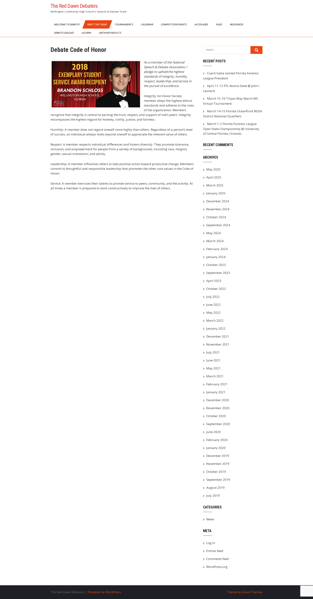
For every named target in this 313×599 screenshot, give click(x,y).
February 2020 (217, 440)
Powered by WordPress (104, 592)
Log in (210, 543)
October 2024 (216, 217)
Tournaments (124, 24)
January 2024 (216, 257)
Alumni (86, 32)
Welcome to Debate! (67, 24)
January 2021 (216, 392)
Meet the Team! (97, 24)
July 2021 (213, 352)
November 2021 (217, 344)
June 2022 (213, 304)
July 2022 (213, 297)
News (210, 519)
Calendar (147, 24)
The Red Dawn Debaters (74, 6)
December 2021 (217, 336)
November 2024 (217, 209)
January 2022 (216, 328)
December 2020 (217, 400)
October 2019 (216, 472)
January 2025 (216, 193)
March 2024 (215, 241)
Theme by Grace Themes (244, 592)
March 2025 (215, 185)
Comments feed (217, 559)
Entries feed (214, 551)
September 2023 (218, 273)
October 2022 (216, 289)
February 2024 (217, 249)
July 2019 (213, 495)
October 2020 (216, 416)
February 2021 (217, 384)
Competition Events (174, 24)
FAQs (219, 24)
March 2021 (215, 376)
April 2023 (213, 281)
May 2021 (213, 368)
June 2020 (213, 432)
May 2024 (213, 233)
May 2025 (213, 169)
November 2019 (217, 464)
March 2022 (215, 320)
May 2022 (213, 312)
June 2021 (213, 360)
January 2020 (216, 448)
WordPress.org (217, 567)
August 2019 (215, 487)
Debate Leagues (64, 32)
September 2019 (218, 480)
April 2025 (213, 177)
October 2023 (216, 265)
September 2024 (218, 225)
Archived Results (110, 32)
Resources (236, 24)
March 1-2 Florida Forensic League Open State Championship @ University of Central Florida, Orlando (231, 129)
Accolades (201, 24)
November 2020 (217, 408)
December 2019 (217, 456)
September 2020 (218, 424)
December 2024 (217, 201)
